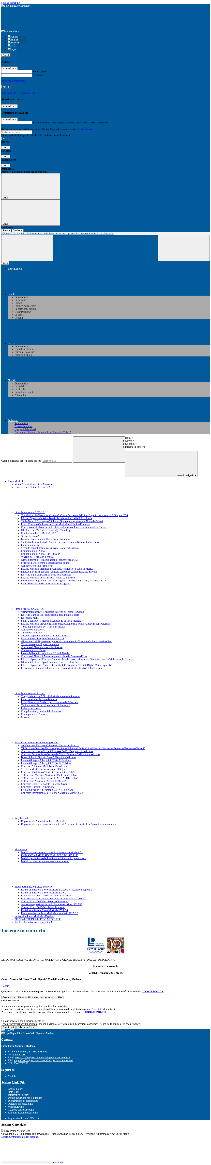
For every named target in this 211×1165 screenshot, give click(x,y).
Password (37, 75)
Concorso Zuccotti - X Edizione (37, 786)
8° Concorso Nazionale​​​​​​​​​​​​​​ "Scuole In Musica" (43, 781)
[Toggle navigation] (27, 248)
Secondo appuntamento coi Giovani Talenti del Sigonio (50, 548)
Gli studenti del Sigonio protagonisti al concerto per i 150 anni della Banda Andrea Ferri (66, 641)
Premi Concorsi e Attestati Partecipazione (36, 742)
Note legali (13, 1091)
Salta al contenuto (10, 2)
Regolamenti (21, 818)
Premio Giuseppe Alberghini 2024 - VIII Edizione (47, 789)
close (5, 263)
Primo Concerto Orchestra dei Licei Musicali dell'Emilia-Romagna (55, 524)
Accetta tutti (51, 997)
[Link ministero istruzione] (15, 5)
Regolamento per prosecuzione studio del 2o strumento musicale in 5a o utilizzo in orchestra (69, 824)
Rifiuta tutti (28, 997)
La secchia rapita (30, 617)
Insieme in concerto (31, 708)
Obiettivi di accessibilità (20, 1103)
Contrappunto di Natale (33, 551)
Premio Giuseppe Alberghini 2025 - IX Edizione (46, 763)
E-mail (35, 122)
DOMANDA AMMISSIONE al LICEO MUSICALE (49, 855)
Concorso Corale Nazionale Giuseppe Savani (44, 784)
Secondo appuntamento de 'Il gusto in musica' (45, 635)
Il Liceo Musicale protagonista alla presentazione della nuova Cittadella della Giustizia (65, 623)
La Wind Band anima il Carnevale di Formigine (46, 539)
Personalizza (9, 997)
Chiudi (6, 147)
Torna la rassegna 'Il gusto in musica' (40, 644)
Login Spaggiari (86, 129)
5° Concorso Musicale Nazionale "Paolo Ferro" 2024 (48, 775)
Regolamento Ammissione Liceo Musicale (43, 821)
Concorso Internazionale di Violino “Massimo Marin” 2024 (52, 792)
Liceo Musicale (16, 481)
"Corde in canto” (30, 536)
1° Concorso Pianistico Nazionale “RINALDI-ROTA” (49, 778)
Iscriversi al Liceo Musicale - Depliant (34, 916)
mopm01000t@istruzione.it (42, 1057)
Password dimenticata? (13, 80)
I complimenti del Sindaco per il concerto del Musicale (49, 702)
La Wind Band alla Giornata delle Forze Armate (46, 574)
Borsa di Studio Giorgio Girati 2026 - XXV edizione (48, 757)
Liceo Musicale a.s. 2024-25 (30, 608)
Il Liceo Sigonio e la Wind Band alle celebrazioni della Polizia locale (56, 518)
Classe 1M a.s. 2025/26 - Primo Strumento (43, 907)
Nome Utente (39, 71)
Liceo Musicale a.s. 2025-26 (30, 512)
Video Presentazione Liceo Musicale (33, 484)
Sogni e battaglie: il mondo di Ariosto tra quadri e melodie (51, 620)
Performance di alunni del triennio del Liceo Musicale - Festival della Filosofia (61, 668)
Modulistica (21, 849)
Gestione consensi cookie (21, 1109)
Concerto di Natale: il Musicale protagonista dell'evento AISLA (54, 656)
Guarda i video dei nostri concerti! (32, 487)
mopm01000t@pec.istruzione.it (43, 1060)
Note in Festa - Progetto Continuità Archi (42, 638)
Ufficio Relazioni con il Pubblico (25, 1097)
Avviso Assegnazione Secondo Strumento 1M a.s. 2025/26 (51, 904)
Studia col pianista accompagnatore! (33, 922)
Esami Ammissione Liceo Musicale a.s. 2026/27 (46, 895)
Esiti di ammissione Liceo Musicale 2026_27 (44, 892)
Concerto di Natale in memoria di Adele (41, 647)
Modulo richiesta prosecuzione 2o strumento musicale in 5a (52, 852)
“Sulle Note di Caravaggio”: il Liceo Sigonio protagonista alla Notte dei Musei (62, 521)
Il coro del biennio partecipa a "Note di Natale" (45, 653)
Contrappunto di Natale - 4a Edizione (40, 553)
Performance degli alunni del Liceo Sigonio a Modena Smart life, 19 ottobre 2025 (63, 580)
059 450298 (19, 1054)
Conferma (17, 230)
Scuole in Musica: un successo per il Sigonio (44, 769)
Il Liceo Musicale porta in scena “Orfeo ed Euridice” (48, 577)
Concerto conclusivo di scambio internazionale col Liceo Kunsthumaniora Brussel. (64, 527)
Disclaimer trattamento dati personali (20, 1136)
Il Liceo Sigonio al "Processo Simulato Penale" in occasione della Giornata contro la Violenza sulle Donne (76, 659)
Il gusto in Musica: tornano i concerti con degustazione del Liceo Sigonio (59, 571)
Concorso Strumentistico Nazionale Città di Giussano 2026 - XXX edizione (60, 754)
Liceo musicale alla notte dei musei (39, 699)
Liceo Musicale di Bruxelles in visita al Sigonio (45, 583)
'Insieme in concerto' (31, 632)
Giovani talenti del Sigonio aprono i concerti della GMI (49, 559)
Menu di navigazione (186, 475)
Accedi (6, 55)
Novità (128, 440)
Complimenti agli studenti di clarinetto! (41, 711)
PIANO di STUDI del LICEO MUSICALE (38, 919)
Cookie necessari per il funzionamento (21, 1021)
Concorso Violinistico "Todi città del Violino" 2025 (48, 772)
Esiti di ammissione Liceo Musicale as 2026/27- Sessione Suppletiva (56, 889)
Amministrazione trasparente (23, 1112)
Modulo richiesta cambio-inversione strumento (45, 861)
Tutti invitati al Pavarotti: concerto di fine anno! (45, 705)
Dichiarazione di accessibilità (23, 1100)
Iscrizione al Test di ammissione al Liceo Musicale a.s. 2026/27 (54, 898)
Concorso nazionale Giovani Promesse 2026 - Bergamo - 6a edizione (57, 751)
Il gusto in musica (30, 545)
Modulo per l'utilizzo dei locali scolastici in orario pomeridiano (53, 858)
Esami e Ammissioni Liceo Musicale (34, 886)
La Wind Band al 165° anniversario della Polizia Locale (50, 614)
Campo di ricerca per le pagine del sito (21, 460)
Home (128, 437)
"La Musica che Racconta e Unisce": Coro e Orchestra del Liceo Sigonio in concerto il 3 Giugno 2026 (74, 515)
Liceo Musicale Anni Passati (30, 693)
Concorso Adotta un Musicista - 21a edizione (44, 766)
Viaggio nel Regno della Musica (38, 556)
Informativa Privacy (18, 1094)
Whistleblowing (16, 1106)
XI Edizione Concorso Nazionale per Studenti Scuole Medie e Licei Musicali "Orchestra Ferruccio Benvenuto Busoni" (83, 748)
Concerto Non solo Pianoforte (36, 565)
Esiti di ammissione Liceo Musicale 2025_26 (44, 910)
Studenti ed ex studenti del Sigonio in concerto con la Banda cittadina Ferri (60, 542)
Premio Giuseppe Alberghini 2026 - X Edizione (46, 760)
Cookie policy (15, 1088)
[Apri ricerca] (184, 248)
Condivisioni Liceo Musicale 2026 (39, 533)
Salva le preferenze (27, 1027)
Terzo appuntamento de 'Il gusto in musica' (43, 626)
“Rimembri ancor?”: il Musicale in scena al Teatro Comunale (52, 611)
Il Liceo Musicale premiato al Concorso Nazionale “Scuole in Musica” (57, 568)
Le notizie (130, 443)
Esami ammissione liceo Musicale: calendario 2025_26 (49, 913)
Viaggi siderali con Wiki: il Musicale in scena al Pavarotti (50, 696)
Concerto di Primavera (33, 629)
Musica (25, 717)
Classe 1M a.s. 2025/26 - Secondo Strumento (44, 901)
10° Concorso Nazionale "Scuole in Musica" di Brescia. (50, 745)
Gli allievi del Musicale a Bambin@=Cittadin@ (46, 530)
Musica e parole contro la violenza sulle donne (45, 562)
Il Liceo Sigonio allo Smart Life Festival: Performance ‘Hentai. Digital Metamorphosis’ (66, 665)
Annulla (6, 230)
